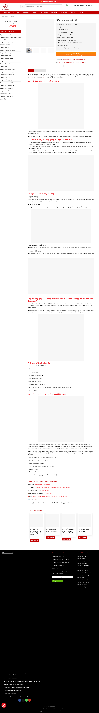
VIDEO (35, 12)
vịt (45, 77)
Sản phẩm (45, 708)
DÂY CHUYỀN (44, 12)
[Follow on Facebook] (19, 700)
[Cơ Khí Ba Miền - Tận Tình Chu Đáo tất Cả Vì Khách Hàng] (10, 7)
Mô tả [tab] (31, 70)
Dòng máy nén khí (4, 66)
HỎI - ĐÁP (55, 568)
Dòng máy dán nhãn (5, 47)
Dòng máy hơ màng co (5, 55)
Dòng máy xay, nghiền (5, 93)
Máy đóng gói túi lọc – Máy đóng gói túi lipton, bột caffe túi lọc (36, 532)
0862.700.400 (19, 684)
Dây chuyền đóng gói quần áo (84, 530)
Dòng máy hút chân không (6, 58)
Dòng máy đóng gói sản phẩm (7, 50)
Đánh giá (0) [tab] (40, 70)
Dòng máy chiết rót (5, 44)
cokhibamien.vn (38, 499)
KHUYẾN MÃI (63, 12)
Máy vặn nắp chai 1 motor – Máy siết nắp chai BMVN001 (68, 531)
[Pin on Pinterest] (64, 66)
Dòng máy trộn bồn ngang (6, 88)
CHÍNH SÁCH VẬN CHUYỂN (59, 565)
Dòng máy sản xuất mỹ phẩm (7, 69)
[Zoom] (28, 44)
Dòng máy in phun (4, 61)
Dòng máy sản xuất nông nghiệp (8, 72)
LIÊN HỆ (81, 12)
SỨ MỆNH (54, 12)
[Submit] (63, 6)
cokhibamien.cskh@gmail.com (14, 690)
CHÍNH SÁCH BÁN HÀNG (58, 556)
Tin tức (50, 708)
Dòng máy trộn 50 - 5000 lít (7, 85)
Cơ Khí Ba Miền (12, 693)
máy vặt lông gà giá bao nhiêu (78, 62)
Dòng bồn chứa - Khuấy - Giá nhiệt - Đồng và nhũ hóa (10, 38)
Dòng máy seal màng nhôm (7, 82)
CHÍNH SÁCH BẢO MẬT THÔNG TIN (61, 559)
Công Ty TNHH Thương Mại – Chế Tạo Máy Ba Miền (20, 696)
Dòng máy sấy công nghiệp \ (7, 80)
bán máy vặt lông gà (64, 62)
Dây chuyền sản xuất (5, 34)
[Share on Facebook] (57, 66)
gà (44, 77)
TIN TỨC (73, 12)
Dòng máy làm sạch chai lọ (6, 63)
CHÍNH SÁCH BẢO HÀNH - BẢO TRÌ (61, 562)
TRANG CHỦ (6, 12)
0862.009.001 (13, 681)
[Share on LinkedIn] (67, 66)
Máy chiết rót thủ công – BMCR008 (51, 530)
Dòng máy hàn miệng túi (6, 53)
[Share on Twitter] (60, 66)
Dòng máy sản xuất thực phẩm (7, 74)
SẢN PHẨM (26, 12)
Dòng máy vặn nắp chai (6, 91)
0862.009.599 (28, 681)
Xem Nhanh (34, 540)
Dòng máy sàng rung (5, 77)
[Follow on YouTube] (29, 700)
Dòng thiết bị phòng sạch (6, 96)
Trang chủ (4, 16)
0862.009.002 (20, 681)
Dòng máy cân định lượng (6, 42)
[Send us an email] (23, 700)
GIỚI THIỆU (16, 12)
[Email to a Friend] (62, 66)
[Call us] (26, 700)
